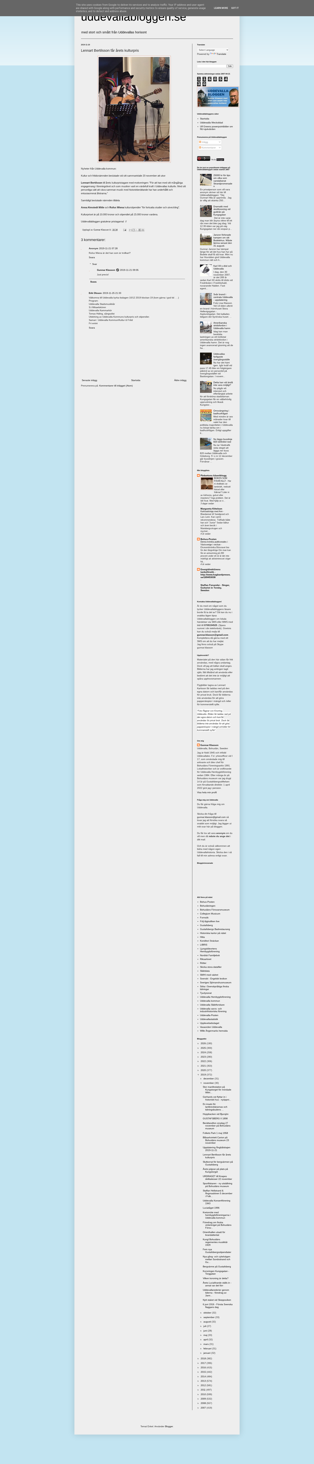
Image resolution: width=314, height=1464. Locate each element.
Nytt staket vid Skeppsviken (217, 1300)
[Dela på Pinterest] (143, 230)
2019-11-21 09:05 (129, 270)
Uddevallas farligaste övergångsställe (221, 357)
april (206, 1339)
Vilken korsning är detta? (215, 1278)
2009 (204, 1398)
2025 (204, 1048)
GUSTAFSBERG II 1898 (215, 1118)
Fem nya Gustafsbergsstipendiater (217, 1250)
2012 (204, 1385)
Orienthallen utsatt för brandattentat (214, 1233)
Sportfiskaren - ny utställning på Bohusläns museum (217, 1184)
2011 (203, 1389)
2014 (204, 1376)
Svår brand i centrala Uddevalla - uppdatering (223, 297)
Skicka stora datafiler (211, 967)
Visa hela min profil (207, 792)
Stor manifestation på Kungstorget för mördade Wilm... (217, 1090)
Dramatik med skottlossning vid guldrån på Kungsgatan (221, 210)
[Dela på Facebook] (139, 230)
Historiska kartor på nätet (213, 933)
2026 (204, 1043)
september (209, 1317)
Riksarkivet (205, 959)
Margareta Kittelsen (211, 508)
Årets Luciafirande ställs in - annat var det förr (217, 1284)
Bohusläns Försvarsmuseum (215, 909)
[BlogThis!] (133, 230)
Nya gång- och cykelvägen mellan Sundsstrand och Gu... (216, 1259)
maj (205, 1335)
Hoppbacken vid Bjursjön (215, 1114)
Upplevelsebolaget (209, 1023)
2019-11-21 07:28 (108, 248)
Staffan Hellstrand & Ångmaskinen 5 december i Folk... (217, 1193)
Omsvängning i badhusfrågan (221, 412)
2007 (204, 1407)
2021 (204, 1065)
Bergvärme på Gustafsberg (217, 1266)
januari (207, 1353)
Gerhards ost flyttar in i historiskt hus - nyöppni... (217, 1098)
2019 (204, 1074)
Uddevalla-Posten (209, 1015)
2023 (204, 1056)
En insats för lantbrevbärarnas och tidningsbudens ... (215, 1107)
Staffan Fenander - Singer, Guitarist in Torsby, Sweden (215, 588)
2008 (204, 1403)
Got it (235, 8)
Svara (92, 257)
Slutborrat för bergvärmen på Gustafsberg (218, 1163)
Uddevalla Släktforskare (212, 1004)
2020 (204, 1070)
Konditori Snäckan (209, 940)
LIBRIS (203, 944)
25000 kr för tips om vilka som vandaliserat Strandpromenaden (222, 180)
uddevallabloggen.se (133, 16)
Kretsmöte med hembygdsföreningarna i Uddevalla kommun (216, 1215)
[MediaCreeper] (217, 160)
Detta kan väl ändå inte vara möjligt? (223, 383)
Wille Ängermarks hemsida (214, 1030)
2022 (204, 1061)
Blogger (169, 1426)
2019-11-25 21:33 (112, 293)
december (209, 1078)
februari (207, 1348)
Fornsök (204, 917)
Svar (94, 264)
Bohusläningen (207, 905)
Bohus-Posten (209, 539)
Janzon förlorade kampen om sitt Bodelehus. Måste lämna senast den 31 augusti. (222, 240)
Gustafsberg (206, 925)
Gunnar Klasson (106, 270)
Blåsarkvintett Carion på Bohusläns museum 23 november (216, 1140)
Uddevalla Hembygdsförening (215, 997)
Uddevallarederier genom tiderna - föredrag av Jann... (216, 1293)
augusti (207, 1321)
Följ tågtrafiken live (209, 921)
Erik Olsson (95, 293)
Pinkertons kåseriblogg (214, 475)
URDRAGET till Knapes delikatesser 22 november (217, 1177)
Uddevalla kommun (210, 1001)
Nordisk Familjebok (210, 955)
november (209, 1083)
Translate (221, 54)
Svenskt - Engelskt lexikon (213, 978)
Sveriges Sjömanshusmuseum (215, 982)
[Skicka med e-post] (130, 230)
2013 (204, 1381)
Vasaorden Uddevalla (211, 1027)
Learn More (221, 8)
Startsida (135, 380)
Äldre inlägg (180, 380)
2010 (204, 1394)
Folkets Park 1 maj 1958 (215, 1133)
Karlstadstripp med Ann (212, 511)
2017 (204, 1363)
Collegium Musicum (210, 913)
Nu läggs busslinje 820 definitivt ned (222, 440)
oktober (207, 1312)
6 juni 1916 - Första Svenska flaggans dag (218, 1305)
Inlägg (204, 142)
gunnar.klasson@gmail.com (211, 817)
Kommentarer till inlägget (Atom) (116, 385)
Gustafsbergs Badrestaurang (215, 929)
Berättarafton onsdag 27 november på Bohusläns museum (216, 1126)
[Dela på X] (136, 230)
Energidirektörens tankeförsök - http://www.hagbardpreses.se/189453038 (216, 573)
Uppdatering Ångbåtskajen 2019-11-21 (216, 1149)
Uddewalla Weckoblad (211, 122)
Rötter (203, 963)
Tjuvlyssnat (206, 993)
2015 (204, 1372)
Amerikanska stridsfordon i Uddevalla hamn (221, 325)
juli (205, 1326)
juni (205, 1330)
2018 (204, 1358)
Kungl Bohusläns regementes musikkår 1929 (215, 1242)
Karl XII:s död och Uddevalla (222, 267)
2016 (204, 1367)
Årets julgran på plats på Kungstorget (215, 1170)
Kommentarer (208, 147)
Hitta (202, 937)
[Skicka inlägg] (124, 230)
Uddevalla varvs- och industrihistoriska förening (213, 1010)
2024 (204, 1052)
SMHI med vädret (209, 974)
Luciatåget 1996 (211, 1207)
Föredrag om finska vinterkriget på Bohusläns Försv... (217, 1225)
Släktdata (205, 971)
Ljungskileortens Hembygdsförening (210, 950)
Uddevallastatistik (209, 1019)
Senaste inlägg (89, 380)
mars (206, 1344)
